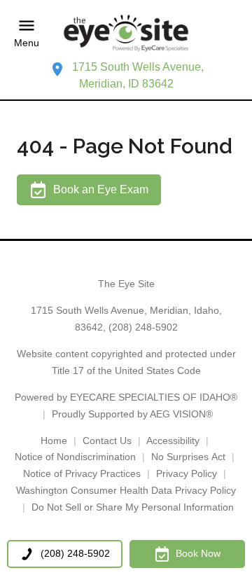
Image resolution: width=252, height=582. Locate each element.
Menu (26, 42)
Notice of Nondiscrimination (75, 456)
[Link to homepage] (126, 33)
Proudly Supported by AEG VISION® (132, 414)
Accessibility (173, 440)
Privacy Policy (186, 473)
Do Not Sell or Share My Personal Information (132, 507)
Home (54, 440)
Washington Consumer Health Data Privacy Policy (126, 490)
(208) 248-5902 (143, 327)
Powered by (126, 397)
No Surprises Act (188, 456)
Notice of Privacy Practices (82, 473)
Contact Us (107, 440)
